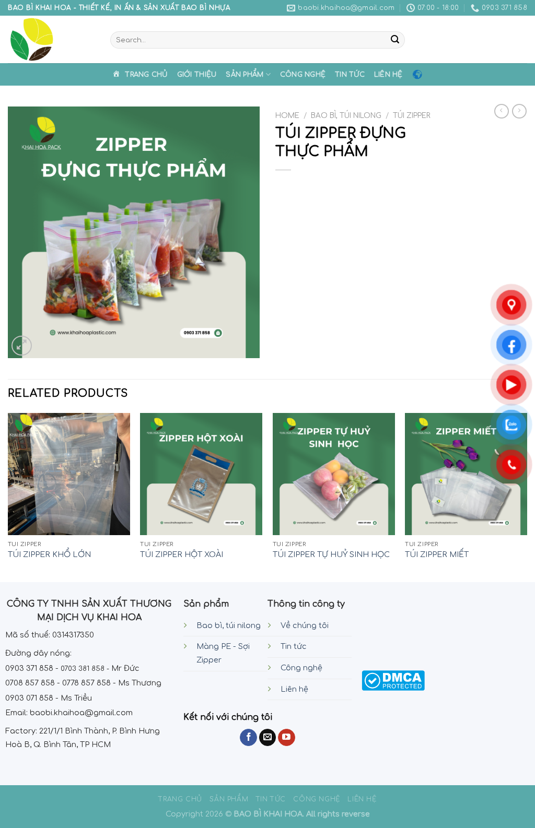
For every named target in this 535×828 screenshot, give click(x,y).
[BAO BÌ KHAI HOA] (51, 39)
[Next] (526, 496)
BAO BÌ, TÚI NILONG (346, 116)
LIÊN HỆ (388, 74)
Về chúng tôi (305, 625)
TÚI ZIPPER (411, 116)
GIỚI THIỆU (197, 74)
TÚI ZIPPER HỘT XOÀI (181, 554)
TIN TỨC (350, 74)
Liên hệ (294, 689)
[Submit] (395, 40)
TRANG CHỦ (180, 799)
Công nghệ (301, 668)
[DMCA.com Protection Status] (393, 680)
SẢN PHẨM (244, 74)
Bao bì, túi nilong (228, 625)
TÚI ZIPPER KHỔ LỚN (49, 554)
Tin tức (294, 646)
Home (287, 116)
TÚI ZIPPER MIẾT (437, 554)
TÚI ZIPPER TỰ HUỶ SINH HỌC (331, 554)
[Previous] (8, 496)
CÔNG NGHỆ (302, 74)
